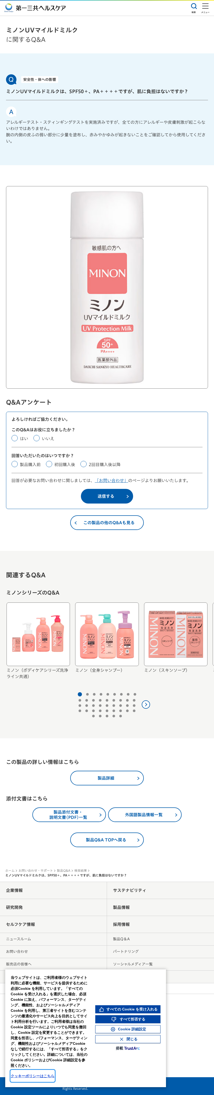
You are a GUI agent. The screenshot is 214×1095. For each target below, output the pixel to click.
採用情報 (121, 924)
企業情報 (14, 890)
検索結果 (80, 870)
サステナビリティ (129, 890)
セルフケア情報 (20, 924)
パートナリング (126, 951)
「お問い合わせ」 (111, 480)
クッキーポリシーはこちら (33, 1076)
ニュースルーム (18, 939)
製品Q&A (63, 870)
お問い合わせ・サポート (36, 870)
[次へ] (146, 704)
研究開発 (14, 907)
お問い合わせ (17, 951)
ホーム (10, 870)
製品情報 (121, 907)
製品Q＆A (121, 939)
